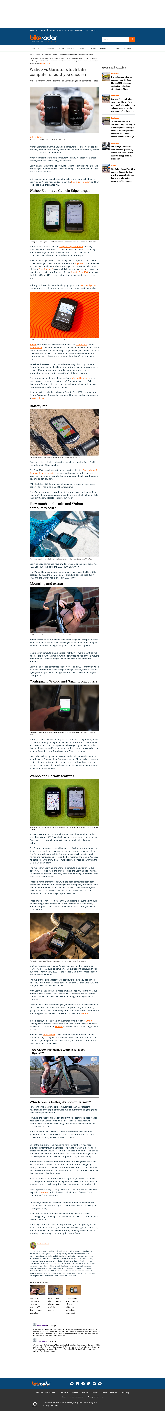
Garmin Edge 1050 (88, 285)
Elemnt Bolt (81, 344)
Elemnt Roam (36, 347)
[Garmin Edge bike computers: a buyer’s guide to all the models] (55, 1290)
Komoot (59, 1026)
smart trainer (49, 1034)
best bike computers (81, 182)
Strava (89, 1020)
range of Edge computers (71, 246)
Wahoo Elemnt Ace (81, 378)
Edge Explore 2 (46, 269)
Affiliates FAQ (45, 63)
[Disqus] (67, 1350)
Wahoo (33, 344)
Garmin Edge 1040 (79, 272)
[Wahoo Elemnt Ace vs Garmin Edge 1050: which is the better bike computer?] (73, 1290)
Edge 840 (79, 263)
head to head (37, 398)
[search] (132, 39)
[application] (64, 1072)
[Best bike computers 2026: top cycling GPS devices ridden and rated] (37, 1290)
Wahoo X (85, 1013)
